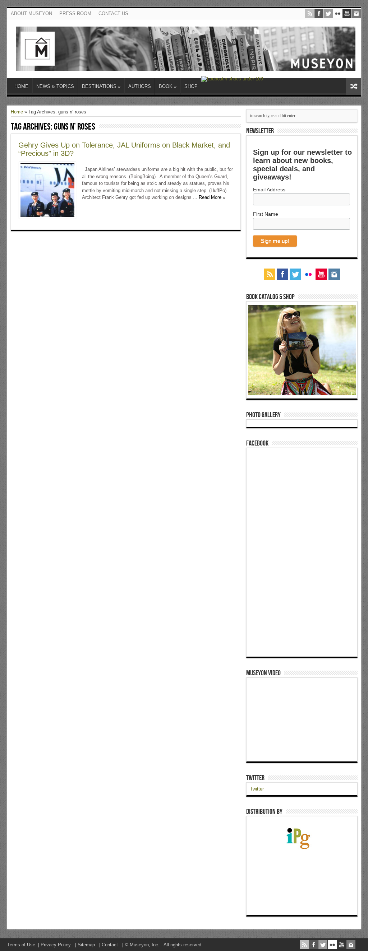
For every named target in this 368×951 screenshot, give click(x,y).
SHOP (191, 86)
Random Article (353, 86)
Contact (110, 944)
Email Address (269, 189)
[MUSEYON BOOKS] (186, 65)
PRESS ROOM (75, 13)
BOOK (167, 86)
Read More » (212, 197)
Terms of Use (21, 944)
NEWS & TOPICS (55, 86)
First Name (265, 214)
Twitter (255, 778)
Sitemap (86, 944)
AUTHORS (139, 86)
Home (17, 112)
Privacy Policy (56, 944)
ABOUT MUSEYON (31, 13)
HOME (21, 86)
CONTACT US (113, 13)
